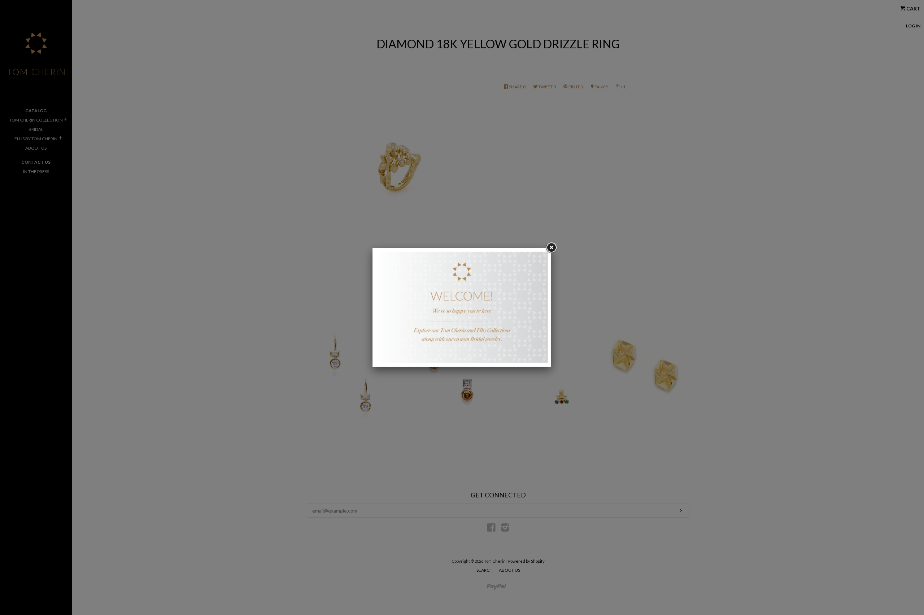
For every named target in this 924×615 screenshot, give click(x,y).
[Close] (551, 247)
